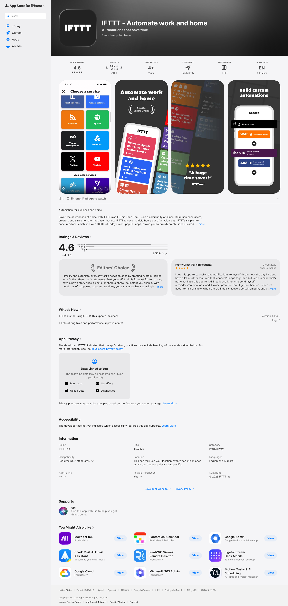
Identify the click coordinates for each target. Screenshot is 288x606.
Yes (136, 476)
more (202, 224)
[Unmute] (100, 188)
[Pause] (94, 188)
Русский (112, 590)
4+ (60, 476)
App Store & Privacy (95, 602)
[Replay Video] (63, 188)
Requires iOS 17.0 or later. (74, 460)
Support (134, 602)
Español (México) (85, 590)
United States (65, 590)
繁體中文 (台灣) (208, 590)
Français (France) (141, 590)
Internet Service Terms (70, 602)
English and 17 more (221, 460)
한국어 (157, 590)
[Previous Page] (55, 68)
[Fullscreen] (106, 188)
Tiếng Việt (192, 590)
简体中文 (125, 590)
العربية (101, 590)
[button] (25, 26)
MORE (160, 286)
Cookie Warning (118, 602)
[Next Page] (284, 68)
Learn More (170, 403)
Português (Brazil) (174, 590)
